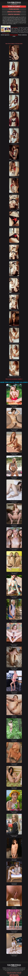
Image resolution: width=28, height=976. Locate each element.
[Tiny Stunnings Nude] (14, 309)
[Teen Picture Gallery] (14, 209)
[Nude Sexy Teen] (14, 192)
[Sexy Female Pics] (14, 76)
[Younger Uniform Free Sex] (14, 126)
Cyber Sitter (19, 972)
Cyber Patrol (9, 972)
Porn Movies (14, 9)
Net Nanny (14, 972)
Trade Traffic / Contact (14, 974)
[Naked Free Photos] (14, 159)
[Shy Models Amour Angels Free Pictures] (14, 375)
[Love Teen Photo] (14, 142)
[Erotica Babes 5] (14, 109)
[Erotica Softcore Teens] (14, 259)
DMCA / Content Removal (14, 975)
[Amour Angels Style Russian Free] (14, 92)
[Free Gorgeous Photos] (14, 242)
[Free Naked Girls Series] (14, 176)
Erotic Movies (14, 14)
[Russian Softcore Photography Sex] (14, 342)
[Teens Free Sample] (14, 359)
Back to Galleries (11, 43)
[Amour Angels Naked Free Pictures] (14, 292)
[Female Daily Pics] (14, 325)
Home (7, 43)
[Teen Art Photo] (14, 59)
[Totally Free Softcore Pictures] (14, 275)
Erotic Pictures (14, 12)
